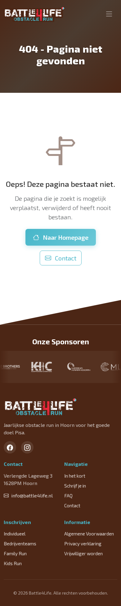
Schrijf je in (75, 485)
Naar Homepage (65, 237)
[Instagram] (27, 447)
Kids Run (13, 563)
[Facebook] (10, 447)
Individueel (14, 533)
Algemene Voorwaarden (89, 533)
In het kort (74, 476)
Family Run (15, 553)
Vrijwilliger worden (83, 553)
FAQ (68, 495)
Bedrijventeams (20, 543)
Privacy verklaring (82, 543)
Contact (65, 258)
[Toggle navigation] (109, 14)
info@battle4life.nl (32, 495)
